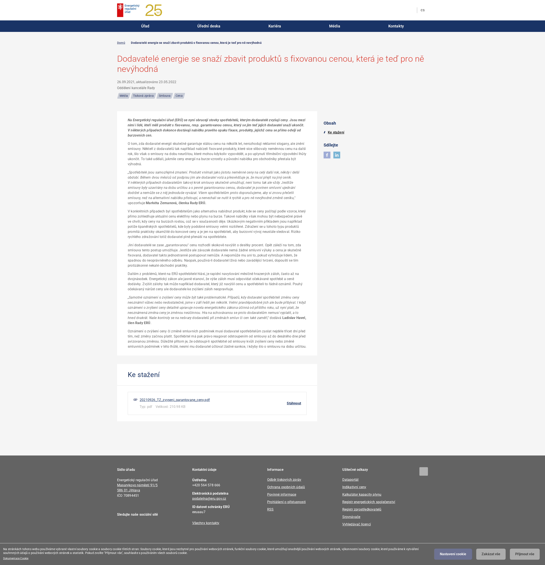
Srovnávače (351, 517)
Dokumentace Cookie (16, 558)
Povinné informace (281, 494)
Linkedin (135, 526)
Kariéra (274, 26)
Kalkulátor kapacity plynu (362, 494)
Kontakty (396, 26)
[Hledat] (411, 10)
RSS (270, 509)
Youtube (146, 526)
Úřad (145, 26)
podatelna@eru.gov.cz (209, 499)
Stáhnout (294, 403)
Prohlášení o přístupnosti (286, 502)
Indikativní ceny (354, 487)
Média (334, 26)
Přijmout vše (524, 554)
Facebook (123, 526)
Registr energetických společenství (368, 502)
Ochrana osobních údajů (286, 487)
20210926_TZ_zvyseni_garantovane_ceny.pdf (175, 400)
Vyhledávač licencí (356, 524)
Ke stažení (336, 132)
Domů (121, 42)
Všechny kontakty (205, 523)
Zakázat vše (491, 554)
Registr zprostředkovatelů (362, 509)
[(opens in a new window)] (327, 155)
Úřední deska (208, 26)
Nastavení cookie (453, 554)
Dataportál (350, 480)
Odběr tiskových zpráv (284, 480)
